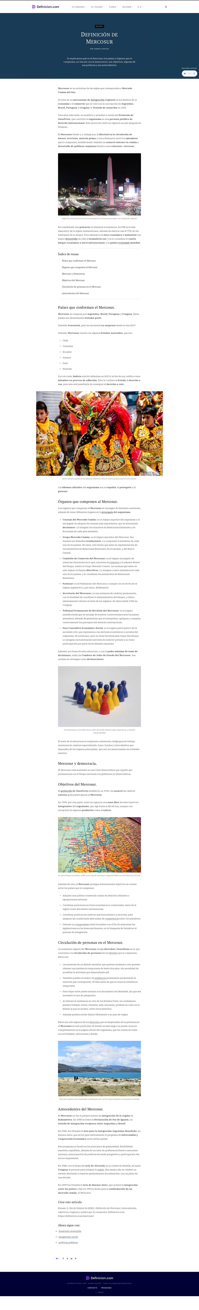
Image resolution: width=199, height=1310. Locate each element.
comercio (114, 562)
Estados (113, 953)
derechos (95, 1022)
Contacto (92, 1288)
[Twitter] (67, 1258)
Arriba (100, 1292)
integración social (68, 1236)
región (100, 1169)
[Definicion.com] (45, 6)
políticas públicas (68, 1242)
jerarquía (107, 512)
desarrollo (71, 238)
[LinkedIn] (71, 1258)
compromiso (82, 924)
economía (124, 242)
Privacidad (106, 1288)
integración (98, 99)
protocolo (66, 791)
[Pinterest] (76, 1258)
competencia (112, 918)
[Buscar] (166, 7)
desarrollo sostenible (70, 1231)
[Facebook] (63, 1258)
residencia (100, 978)
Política (99, 26)
